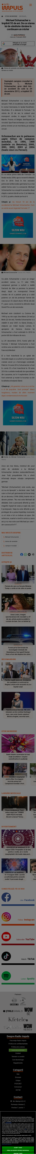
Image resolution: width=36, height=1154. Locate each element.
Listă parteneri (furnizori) (6, 1144)
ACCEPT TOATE (18, 1147)
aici (25, 1129)
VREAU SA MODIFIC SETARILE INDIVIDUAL (18, 1150)
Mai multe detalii (8, 1122)
